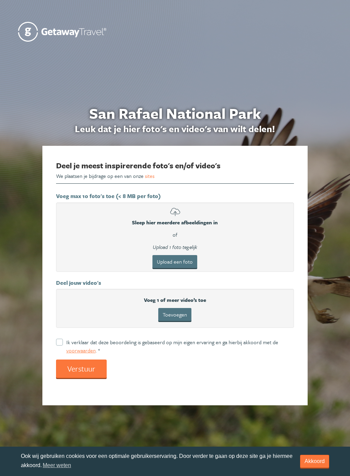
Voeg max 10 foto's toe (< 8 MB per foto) (108, 196)
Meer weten (57, 465)
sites (149, 176)
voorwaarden (81, 350)
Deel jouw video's (78, 283)
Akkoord (315, 461)
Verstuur (81, 368)
